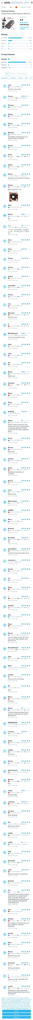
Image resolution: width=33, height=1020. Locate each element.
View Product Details (24, 28)
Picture (13, 74)
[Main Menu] (2, 2)
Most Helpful (22, 74)
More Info (16, 1017)
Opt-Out (16, 1014)
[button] (24, 2)
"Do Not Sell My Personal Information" (17, 1008)
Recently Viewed (26, 7)
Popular (4, 7)
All (7, 74)
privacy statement (16, 1001)
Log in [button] (27, 2)
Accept (16, 1011)
